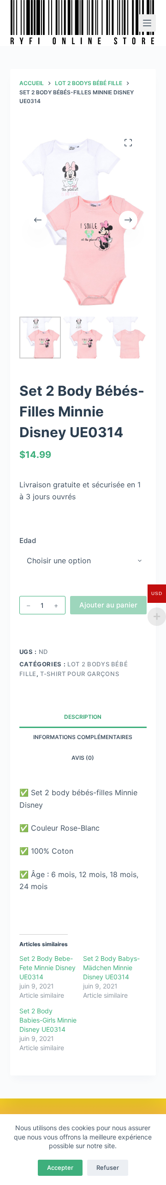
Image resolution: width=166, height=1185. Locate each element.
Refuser (107, 1167)
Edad (27, 540)
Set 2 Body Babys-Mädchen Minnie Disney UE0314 (111, 967)
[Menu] (147, 23)
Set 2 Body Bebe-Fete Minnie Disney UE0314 (47, 967)
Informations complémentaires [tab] (82, 737)
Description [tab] (82, 716)
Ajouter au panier (108, 605)
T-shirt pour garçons (79, 673)
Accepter (60, 1167)
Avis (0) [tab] (82, 757)
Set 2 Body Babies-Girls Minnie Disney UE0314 (48, 1020)
